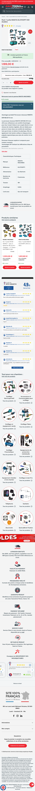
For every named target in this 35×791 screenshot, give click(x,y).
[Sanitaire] (25, 494)
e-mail (22, 632)
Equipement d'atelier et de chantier (9, 479)
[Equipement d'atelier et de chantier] (9, 468)
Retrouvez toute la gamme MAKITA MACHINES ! (16, 96)
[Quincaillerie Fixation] (25, 518)
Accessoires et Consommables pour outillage (26, 398)
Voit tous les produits (8, 376)
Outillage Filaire (26, 424)
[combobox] (17, 11)
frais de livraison (14, 67)
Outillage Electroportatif (9, 397)
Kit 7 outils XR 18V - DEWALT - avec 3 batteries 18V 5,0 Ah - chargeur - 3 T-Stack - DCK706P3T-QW (9, 245)
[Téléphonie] (9, 494)
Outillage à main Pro (26, 478)
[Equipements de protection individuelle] (25, 440)
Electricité (9, 528)
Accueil (3, 16)
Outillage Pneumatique (9, 451)
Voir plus (4, 151)
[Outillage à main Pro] (25, 468)
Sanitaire (26, 504)
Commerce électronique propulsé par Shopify (22, 751)
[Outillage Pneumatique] (9, 440)
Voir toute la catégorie (9, 220)
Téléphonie (9, 504)
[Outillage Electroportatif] (9, 387)
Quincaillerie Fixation (26, 528)
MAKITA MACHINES (7, 50)
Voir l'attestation (8, 288)
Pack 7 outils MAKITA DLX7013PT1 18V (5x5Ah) (16, 16)
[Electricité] (9, 518)
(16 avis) (18, 26)
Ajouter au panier (23, 82)
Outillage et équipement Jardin (9, 425)
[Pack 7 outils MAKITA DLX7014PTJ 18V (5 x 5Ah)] (25, 230)
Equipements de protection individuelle (25, 452)
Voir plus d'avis (17, 367)
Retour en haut (18, 683)
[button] (32, 7)
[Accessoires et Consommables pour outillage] (25, 387)
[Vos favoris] (25, 7)
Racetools (7, 751)
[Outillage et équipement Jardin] (9, 414)
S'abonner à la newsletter (18, 745)
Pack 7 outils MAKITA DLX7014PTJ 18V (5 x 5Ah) (25, 243)
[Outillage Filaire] (25, 414)
